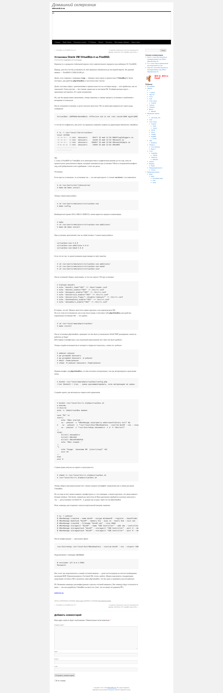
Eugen (80, 60)
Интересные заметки (153, 113)
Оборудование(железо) (155, 168)
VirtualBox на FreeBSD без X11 (65, 50)
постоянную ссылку (104, 601)
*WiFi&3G (154, 157)
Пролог (100, 42)
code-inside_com (155, 118)
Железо (151, 109)
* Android (152, 92)
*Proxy (153, 132)
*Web (150, 141)
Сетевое (153, 170)
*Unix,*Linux (80, 601)
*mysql (155, 128)
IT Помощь (92, 42)
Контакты (109, 42)
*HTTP (153, 130)
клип (154, 180)
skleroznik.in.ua (58, 8)
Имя (56, 651)
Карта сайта (135, 42)
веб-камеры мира (158, 178)
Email (56, 659)
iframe (150, 174)
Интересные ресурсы (153, 172)
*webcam (151, 105)
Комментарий (59, 625)
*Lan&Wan (154, 153)
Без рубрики (150, 86)
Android (151, 161)
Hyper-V (153, 149)
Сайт (56, 666)
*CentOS (153, 103)
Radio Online (67, 42)
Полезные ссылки (80, 42)
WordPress (154, 143)
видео (152, 176)
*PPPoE (155, 155)
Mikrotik (153, 111)
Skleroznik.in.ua (111, 687)
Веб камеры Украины (122, 42)
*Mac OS (151, 94)
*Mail (154, 126)
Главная (57, 42)
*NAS (151, 97)
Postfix (155, 138)
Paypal (153, 166)
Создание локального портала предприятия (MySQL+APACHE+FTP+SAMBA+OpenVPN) (123, 51)
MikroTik (155, 159)
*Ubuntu (153, 134)
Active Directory (155, 147)
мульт (154, 182)
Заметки (149, 88)
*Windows (152, 107)
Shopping (151, 164)
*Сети (150, 151)
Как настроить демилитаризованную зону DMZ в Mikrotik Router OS (157, 59)
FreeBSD (153, 136)
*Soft (150, 99)
